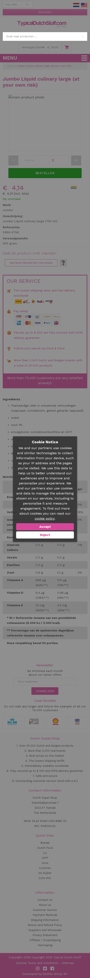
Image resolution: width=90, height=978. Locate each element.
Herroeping (45, 945)
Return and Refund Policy (45, 925)
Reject (45, 535)
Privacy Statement (45, 935)
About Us (45, 904)
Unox (45, 863)
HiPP (45, 857)
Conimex (45, 868)
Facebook (52, 968)
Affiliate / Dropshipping (45, 940)
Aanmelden (44, 12)
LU (45, 852)
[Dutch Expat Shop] (41, 24)
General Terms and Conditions (37, 963)
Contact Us (44, 899)
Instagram (38, 968)
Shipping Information (45, 920)
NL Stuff (76, 5)
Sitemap (68, 963)
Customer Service (45, 909)
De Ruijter (45, 873)
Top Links (11, 4)
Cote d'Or (45, 878)
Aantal (30, 160)
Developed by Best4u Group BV (44, 973)
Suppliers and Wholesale (45, 930)
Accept (45, 527)
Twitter (45, 968)
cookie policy (45, 518)
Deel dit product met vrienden (29, 253)
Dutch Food (45, 847)
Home (10, 66)
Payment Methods (45, 915)
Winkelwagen (67, 47)
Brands (45, 842)
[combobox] (45, 36)
